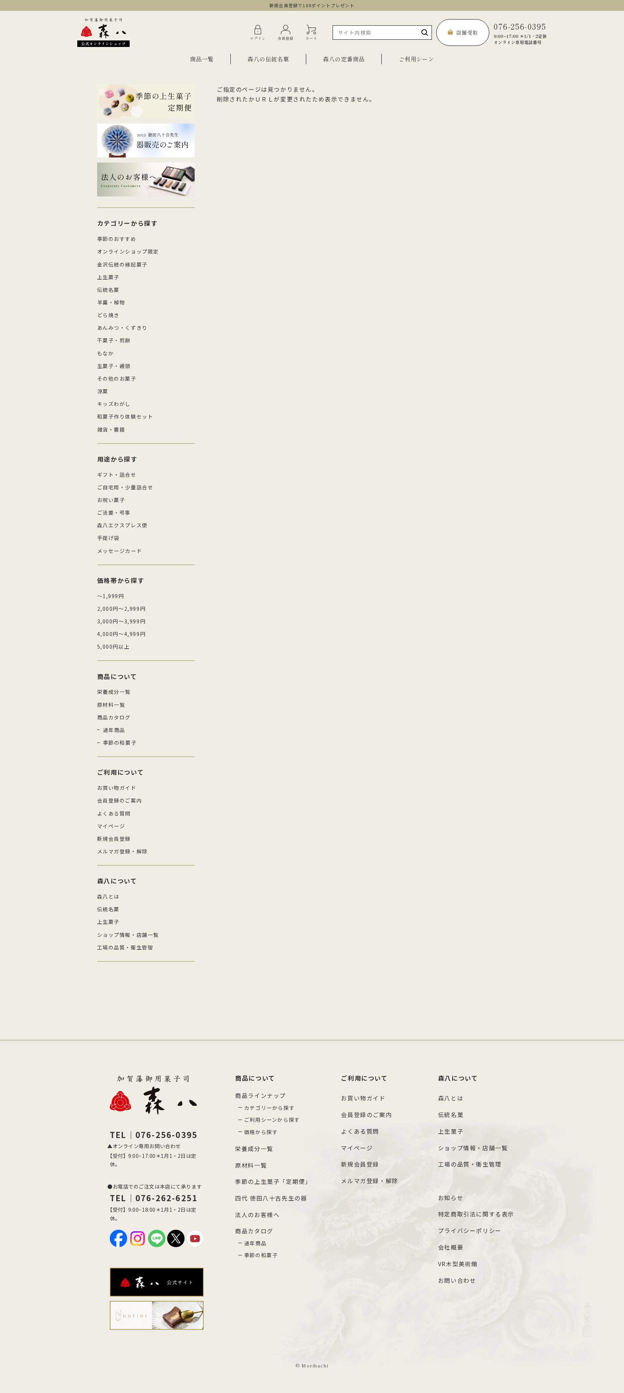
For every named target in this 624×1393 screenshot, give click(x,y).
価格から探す (261, 1131)
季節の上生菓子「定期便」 (273, 1181)
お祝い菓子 (111, 499)
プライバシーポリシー (470, 1230)
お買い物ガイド (116, 787)
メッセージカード (119, 550)
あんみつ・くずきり (122, 327)
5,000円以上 (113, 646)
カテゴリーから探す (269, 1107)
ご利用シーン (416, 59)
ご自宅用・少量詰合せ (125, 487)
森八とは (108, 896)
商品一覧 (202, 59)
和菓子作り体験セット (125, 416)
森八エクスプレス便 (122, 525)
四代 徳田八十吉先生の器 (271, 1198)
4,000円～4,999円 (121, 633)
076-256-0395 (520, 32)
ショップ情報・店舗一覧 (128, 934)
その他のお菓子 (116, 378)
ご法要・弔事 (114, 512)
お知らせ (450, 1197)
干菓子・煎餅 (114, 340)
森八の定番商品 (343, 59)
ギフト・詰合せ (116, 474)
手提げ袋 (108, 537)
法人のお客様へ (257, 1214)
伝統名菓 (108, 289)
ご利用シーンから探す (272, 1119)
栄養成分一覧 (114, 691)
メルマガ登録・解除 (122, 851)
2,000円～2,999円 (121, 608)
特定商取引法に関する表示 (476, 1214)
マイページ (111, 826)
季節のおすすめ (116, 238)
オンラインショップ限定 (128, 251)
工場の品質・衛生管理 (125, 947)
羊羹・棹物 (111, 302)
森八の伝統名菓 (268, 59)
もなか (105, 353)
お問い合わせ (457, 1280)
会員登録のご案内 (119, 800)
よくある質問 (114, 813)
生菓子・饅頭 (114, 365)
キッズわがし (114, 403)
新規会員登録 (114, 838)
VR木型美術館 (458, 1263)
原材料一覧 (111, 704)
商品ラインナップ (260, 1095)
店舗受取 (467, 32)
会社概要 (450, 1247)
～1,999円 (110, 596)
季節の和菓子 (120, 742)
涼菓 (102, 391)
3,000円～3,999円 (121, 621)
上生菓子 (108, 277)
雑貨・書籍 (111, 429)
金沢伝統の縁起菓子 (122, 264)
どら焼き (108, 315)
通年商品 (114, 730)
